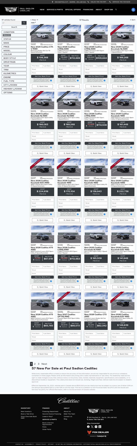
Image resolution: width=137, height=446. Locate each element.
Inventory (26, 408)
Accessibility (29, 444)
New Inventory (26, 411)
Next (44, 364)
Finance (46, 408)
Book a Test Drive (27, 414)
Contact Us (68, 416)
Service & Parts (49, 419)
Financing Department (50, 411)
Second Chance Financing (51, 414)
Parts (44, 427)
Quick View (43, 86)
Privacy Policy (41, 444)
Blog (65, 419)
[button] (42, 9)
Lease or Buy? (47, 416)
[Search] (24, 23)
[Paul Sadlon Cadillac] (19, 9)
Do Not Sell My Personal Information (69, 444)
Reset (13, 27)
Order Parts (46, 429)
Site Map (51, 444)
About (67, 408)
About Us (67, 411)
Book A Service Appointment (48, 423)
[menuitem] (14, 35)
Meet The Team (69, 414)
